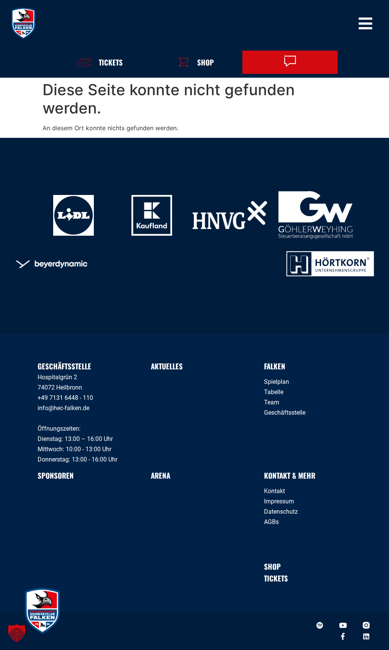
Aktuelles (167, 366)
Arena (160, 475)
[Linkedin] (366, 636)
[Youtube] (343, 625)
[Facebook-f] (343, 636)
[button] (16, 633)
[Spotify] (319, 625)
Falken (274, 366)
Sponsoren (56, 475)
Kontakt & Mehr (289, 475)
